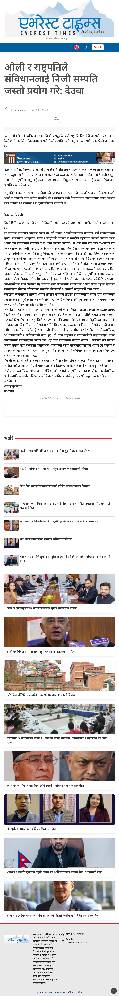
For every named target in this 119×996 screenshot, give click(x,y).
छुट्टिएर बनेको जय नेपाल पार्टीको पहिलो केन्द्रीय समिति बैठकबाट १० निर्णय (53, 915)
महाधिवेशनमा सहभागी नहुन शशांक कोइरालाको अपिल (54, 468)
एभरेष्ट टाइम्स (19, 110)
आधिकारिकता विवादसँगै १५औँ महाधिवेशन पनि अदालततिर (59, 521)
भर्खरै (8, 438)
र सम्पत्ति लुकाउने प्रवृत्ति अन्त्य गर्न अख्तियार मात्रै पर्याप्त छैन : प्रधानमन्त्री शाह (54, 872)
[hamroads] (59, 157)
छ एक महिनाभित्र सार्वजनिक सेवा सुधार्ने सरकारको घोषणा (55, 451)
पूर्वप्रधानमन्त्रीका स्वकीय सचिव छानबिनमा (46, 539)
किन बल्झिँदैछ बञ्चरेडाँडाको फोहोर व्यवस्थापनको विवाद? (55, 486)
